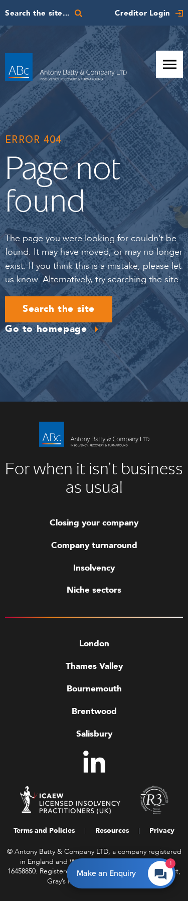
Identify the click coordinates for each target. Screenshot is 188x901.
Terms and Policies (44, 830)
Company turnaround (94, 545)
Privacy (161, 830)
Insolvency (94, 568)
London (94, 643)
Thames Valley (94, 666)
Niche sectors (94, 590)
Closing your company (94, 522)
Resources (112, 830)
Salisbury (94, 734)
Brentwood (94, 711)
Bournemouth (94, 688)
